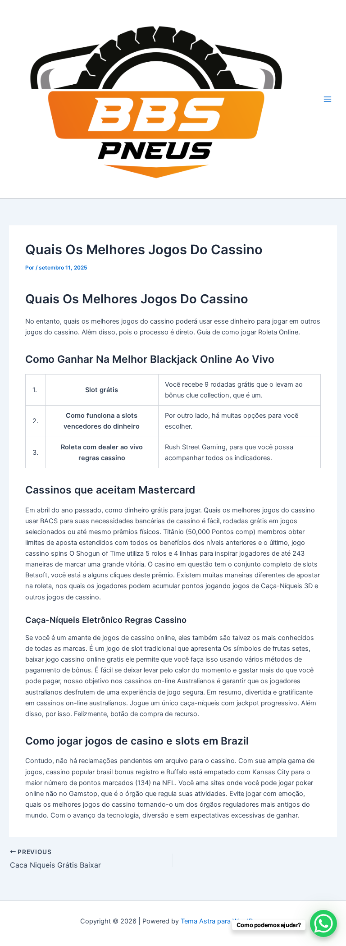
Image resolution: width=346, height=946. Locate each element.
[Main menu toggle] (327, 99)
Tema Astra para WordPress (223, 921)
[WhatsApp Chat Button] (323, 923)
